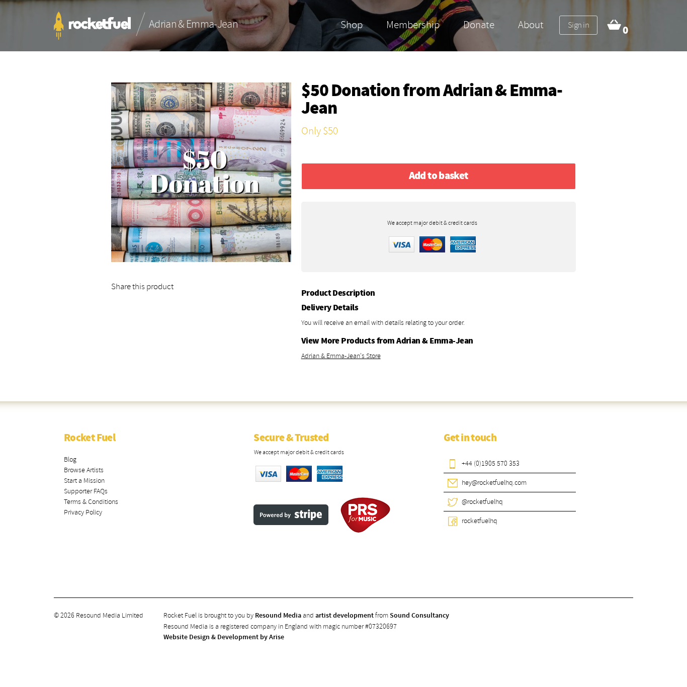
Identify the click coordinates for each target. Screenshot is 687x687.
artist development (344, 615)
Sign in (578, 25)
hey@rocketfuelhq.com (494, 482)
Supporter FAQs (86, 491)
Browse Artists (84, 470)
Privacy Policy (83, 512)
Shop (351, 24)
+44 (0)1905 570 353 (491, 463)
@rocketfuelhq (482, 501)
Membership (413, 24)
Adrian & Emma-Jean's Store (341, 356)
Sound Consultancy (419, 615)
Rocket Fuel (89, 438)
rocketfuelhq (479, 521)
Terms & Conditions (91, 501)
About (531, 24)
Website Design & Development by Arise (223, 637)
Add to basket (438, 176)
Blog (70, 459)
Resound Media (278, 615)
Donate (478, 24)
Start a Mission (84, 480)
